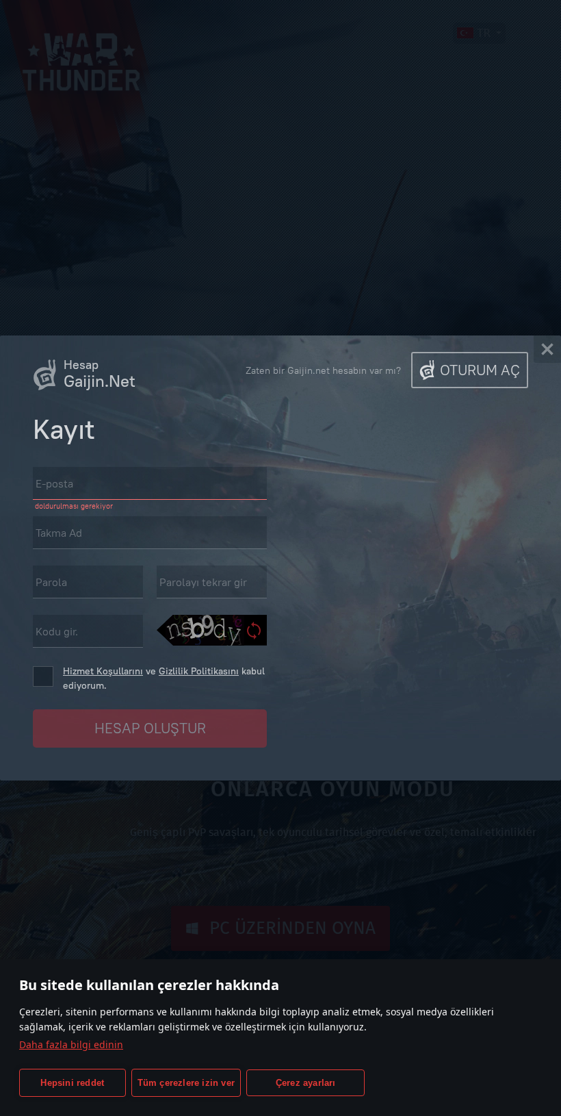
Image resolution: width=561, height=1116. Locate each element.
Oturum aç (480, 370)
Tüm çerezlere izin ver (186, 1083)
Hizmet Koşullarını (103, 671)
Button (150, 728)
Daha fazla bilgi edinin (71, 1044)
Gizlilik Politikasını (199, 671)
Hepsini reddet (72, 1083)
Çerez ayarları (306, 1083)
